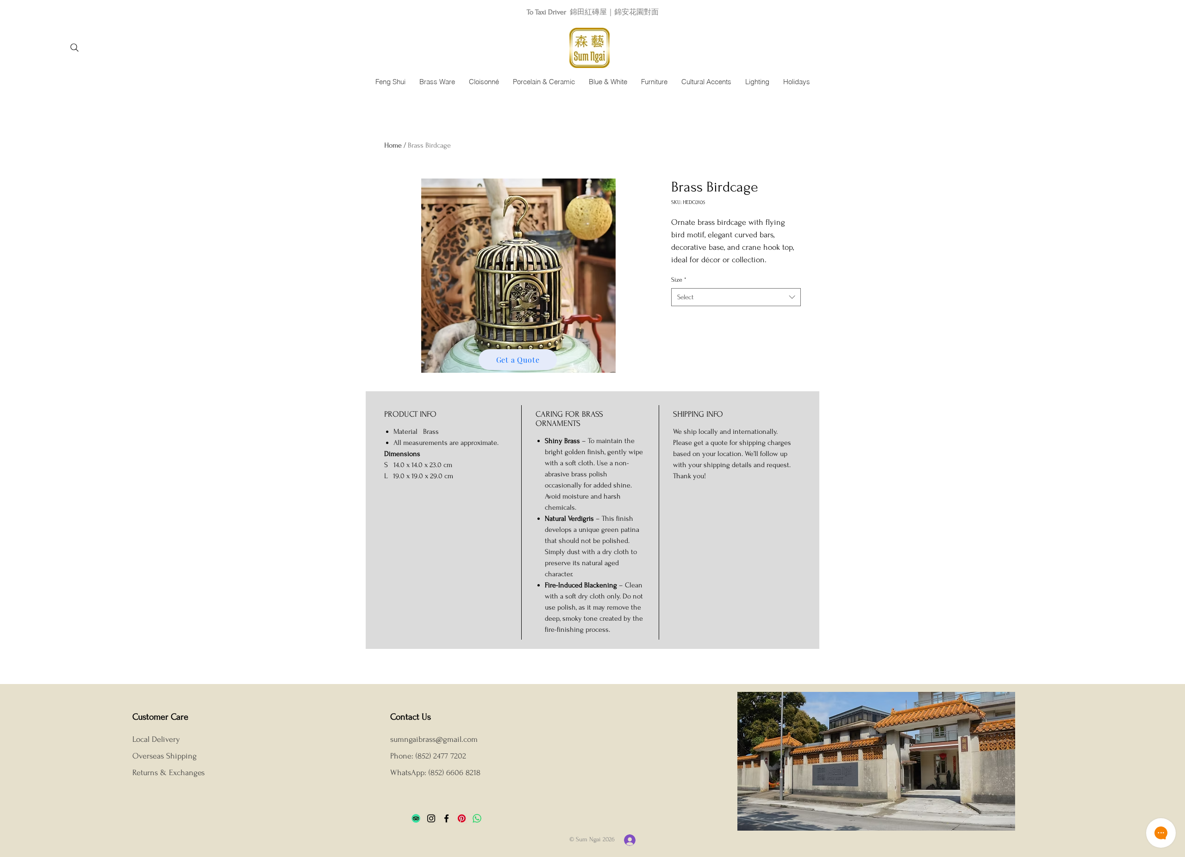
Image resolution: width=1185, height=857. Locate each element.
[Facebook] (446, 818)
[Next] (1136, 11)
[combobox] (736, 297)
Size (678, 279)
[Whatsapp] (477, 818)
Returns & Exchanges (168, 772)
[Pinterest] (461, 818)
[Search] (74, 47)
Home (393, 145)
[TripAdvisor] (416, 818)
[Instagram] (431, 818)
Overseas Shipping (165, 756)
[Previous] (48, 11)
